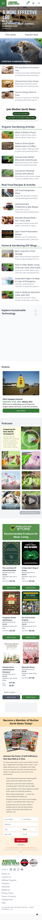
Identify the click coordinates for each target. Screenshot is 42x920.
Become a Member (21, 114)
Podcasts (7, 423)
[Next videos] (36, 314)
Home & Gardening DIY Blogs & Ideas (20, 247)
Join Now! (21, 840)
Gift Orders (21, 844)
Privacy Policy (7, 893)
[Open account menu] (33, 3)
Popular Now (31, 34)
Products (5, 883)
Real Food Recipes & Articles (18, 184)
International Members (28, 848)
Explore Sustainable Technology (14, 311)
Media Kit (6, 890)
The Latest (10, 34)
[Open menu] (3, 3)
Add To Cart (11, 588)
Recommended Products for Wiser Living (21, 535)
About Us (6, 874)
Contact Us (6, 877)
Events (6, 366)
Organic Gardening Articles (18, 126)
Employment (7, 899)
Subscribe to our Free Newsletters (21, 118)
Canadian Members (12, 848)
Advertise (6, 886)
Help (4, 903)
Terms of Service (9, 896)
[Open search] (39, 3)
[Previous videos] (36, 311)
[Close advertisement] (37, 914)
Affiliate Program (9, 880)
